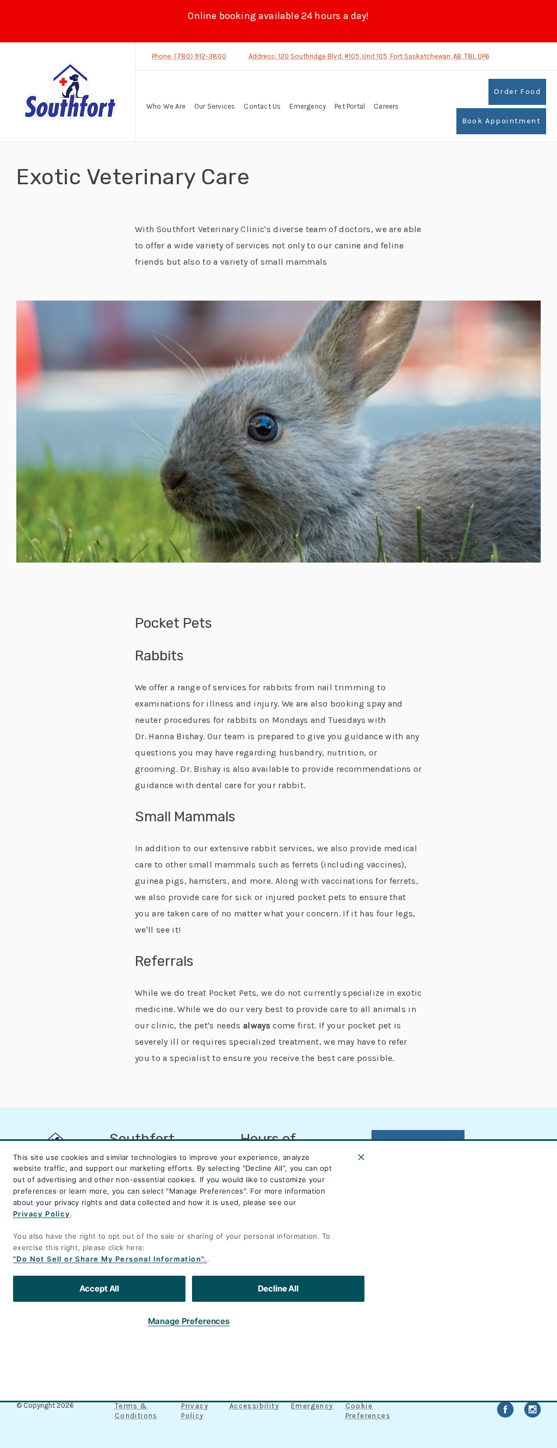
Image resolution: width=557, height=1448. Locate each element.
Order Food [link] (517, 91)
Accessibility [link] (254, 1406)
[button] (513, 1359)
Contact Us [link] (262, 106)
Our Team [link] (398, 1209)
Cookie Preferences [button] (368, 1411)
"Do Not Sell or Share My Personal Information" (108, 1258)
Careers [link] (386, 106)
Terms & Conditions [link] (136, 1411)
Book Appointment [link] (501, 121)
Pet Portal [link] (350, 106)
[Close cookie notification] (361, 1157)
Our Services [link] (214, 106)
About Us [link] (397, 1183)
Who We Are (165, 106)
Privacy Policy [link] (194, 1411)
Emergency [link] (307, 106)
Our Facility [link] (405, 1261)
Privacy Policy (41, 1213)
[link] (70, 90)
